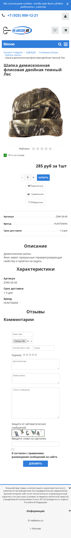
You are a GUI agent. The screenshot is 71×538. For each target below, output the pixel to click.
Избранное (36, 202)
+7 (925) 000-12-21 (22, 15)
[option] (35, 112)
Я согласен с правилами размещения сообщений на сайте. (35, 455)
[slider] (30, 354)
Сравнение (37, 194)
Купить (43, 177)
